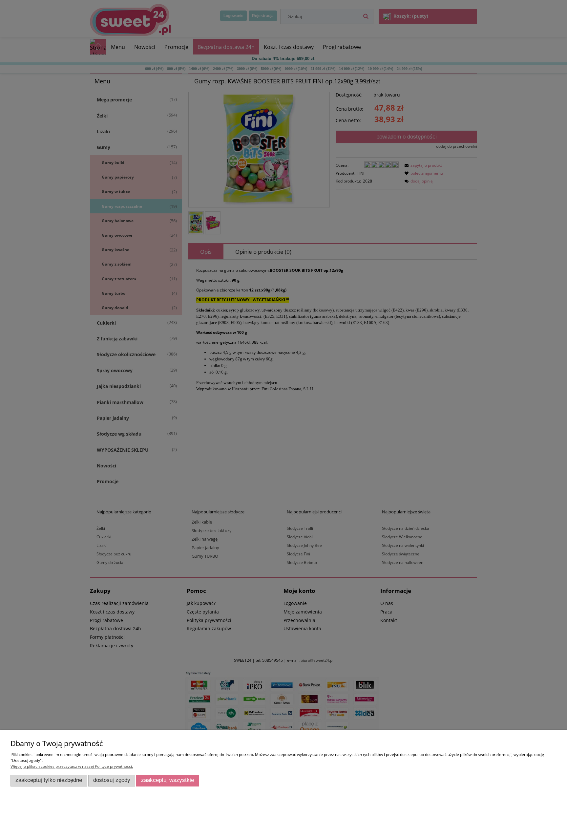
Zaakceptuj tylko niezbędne (48, 780)
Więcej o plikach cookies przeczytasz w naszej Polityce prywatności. (71, 766)
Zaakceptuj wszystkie (167, 780)
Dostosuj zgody (111, 780)
